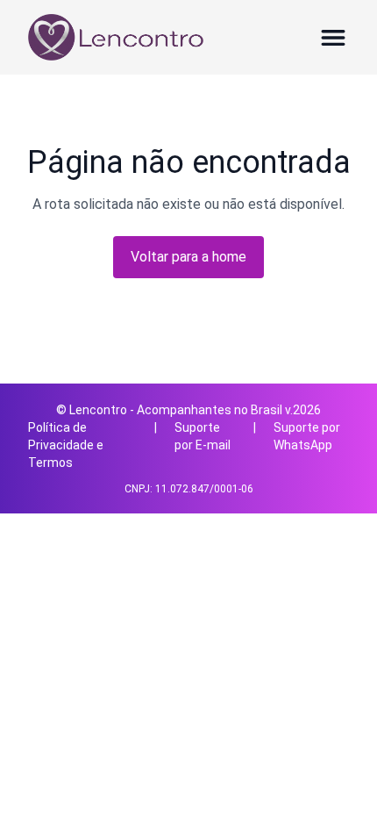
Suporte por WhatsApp (307, 436)
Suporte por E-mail (202, 436)
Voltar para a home (188, 256)
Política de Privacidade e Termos (65, 445)
